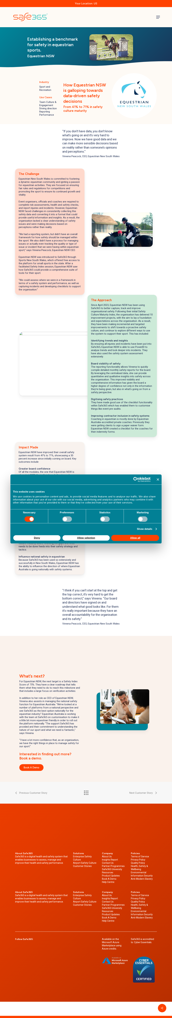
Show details (144, 528)
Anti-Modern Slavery (142, 878)
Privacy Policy (138, 859)
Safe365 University (112, 869)
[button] (158, 17)
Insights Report (110, 859)
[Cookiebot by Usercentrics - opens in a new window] (135, 479)
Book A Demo (109, 878)
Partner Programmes (113, 866)
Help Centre (108, 882)
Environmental (138, 872)
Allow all (135, 537)
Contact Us (108, 863)
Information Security (142, 875)
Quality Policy (138, 863)
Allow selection (86, 537)
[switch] (67, 519)
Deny (37, 537)
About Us (107, 856)
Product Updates (111, 875)
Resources (107, 872)
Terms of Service (140, 856)
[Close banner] (158, 479)
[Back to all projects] (86, 792)
